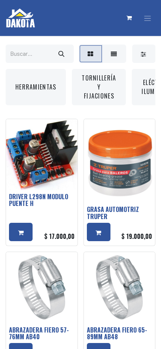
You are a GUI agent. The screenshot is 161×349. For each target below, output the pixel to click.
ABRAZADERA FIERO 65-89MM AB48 (117, 333)
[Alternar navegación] (148, 18)
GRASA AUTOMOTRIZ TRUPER (113, 213)
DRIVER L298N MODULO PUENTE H (38, 200)
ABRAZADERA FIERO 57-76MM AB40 (39, 333)
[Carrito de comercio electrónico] (129, 18)
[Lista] (114, 54)
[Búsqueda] (61, 54)
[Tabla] (91, 54)
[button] (21, 232)
